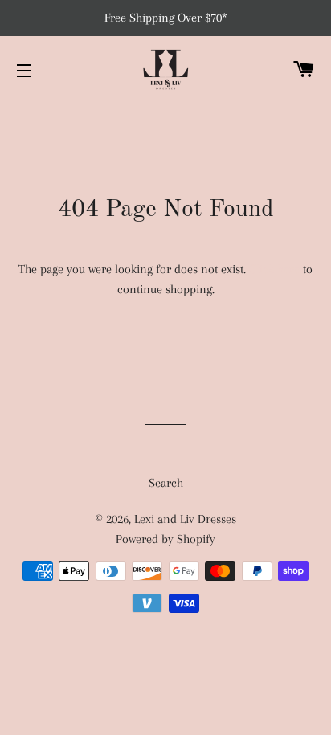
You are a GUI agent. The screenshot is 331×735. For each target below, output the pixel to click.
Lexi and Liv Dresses (185, 519)
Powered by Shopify (165, 539)
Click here (274, 269)
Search (166, 483)
